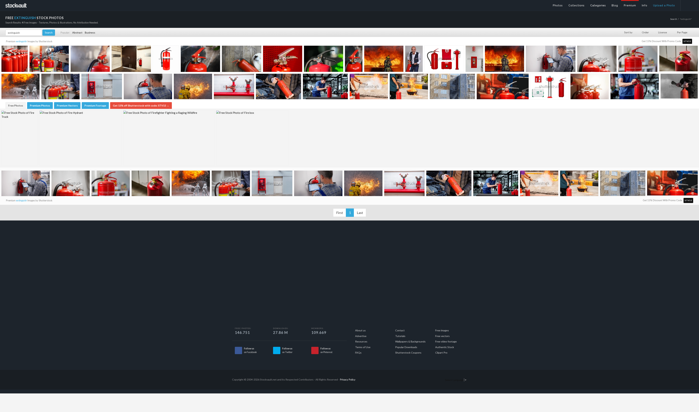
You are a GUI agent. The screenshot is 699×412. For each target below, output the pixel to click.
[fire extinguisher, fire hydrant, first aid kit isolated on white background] (549, 87)
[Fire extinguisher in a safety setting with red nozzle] (353, 59)
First (339, 213)
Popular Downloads (406, 347)
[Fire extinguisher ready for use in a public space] (200, 60)
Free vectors (442, 336)
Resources (361, 341)
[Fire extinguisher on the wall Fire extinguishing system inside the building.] (597, 60)
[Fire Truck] (19, 138)
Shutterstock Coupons (408, 352)
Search (673, 19)
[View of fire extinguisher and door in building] (131, 60)
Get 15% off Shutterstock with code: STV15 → (141, 105)
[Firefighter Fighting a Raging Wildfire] (168, 138)
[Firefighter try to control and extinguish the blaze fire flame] (383, 60)
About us (360, 330)
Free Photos (15, 105)
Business (90, 32)
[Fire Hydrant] (81, 138)
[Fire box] (252, 138)
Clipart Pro (441, 352)
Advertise (360, 336)
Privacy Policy (347, 379)
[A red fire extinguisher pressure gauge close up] (678, 59)
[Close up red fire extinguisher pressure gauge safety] (323, 60)
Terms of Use (362, 347)
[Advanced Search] (687, 4)
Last (360, 213)
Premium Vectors (67, 105)
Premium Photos (40, 105)
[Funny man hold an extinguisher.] (414, 59)
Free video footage (446, 341)
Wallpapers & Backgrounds (410, 341)
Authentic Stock (444, 347)
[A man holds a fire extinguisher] (278, 87)
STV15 (687, 41)
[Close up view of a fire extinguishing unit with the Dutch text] (637, 60)
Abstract (77, 32)
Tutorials (400, 336)
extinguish (21, 41)
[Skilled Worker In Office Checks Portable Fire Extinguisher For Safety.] (325, 87)
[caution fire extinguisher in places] (14, 59)
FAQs (358, 352)
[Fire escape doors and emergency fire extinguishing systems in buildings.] (101, 87)
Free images (442, 330)
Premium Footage (95, 105)
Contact (400, 330)
